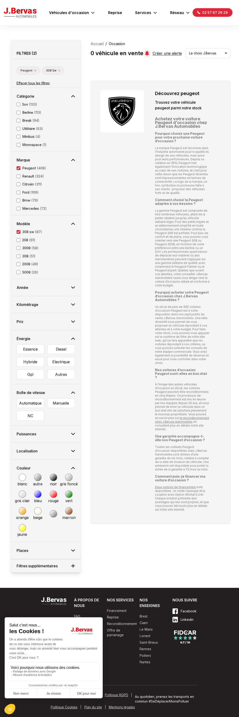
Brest (144, 616)
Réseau (177, 12)
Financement (117, 611)
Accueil (97, 43)
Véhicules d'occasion (69, 12)
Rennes (145, 649)
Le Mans (146, 629)
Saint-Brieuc (149, 642)
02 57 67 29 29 (214, 12)
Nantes (145, 662)
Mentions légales (122, 707)
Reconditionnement (122, 624)
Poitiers (145, 655)
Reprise (115, 12)
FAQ (77, 616)
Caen (144, 623)
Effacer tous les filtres (33, 83)
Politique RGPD (116, 695)
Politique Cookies (64, 707)
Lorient (145, 636)
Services (143, 12)
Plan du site (93, 707)
